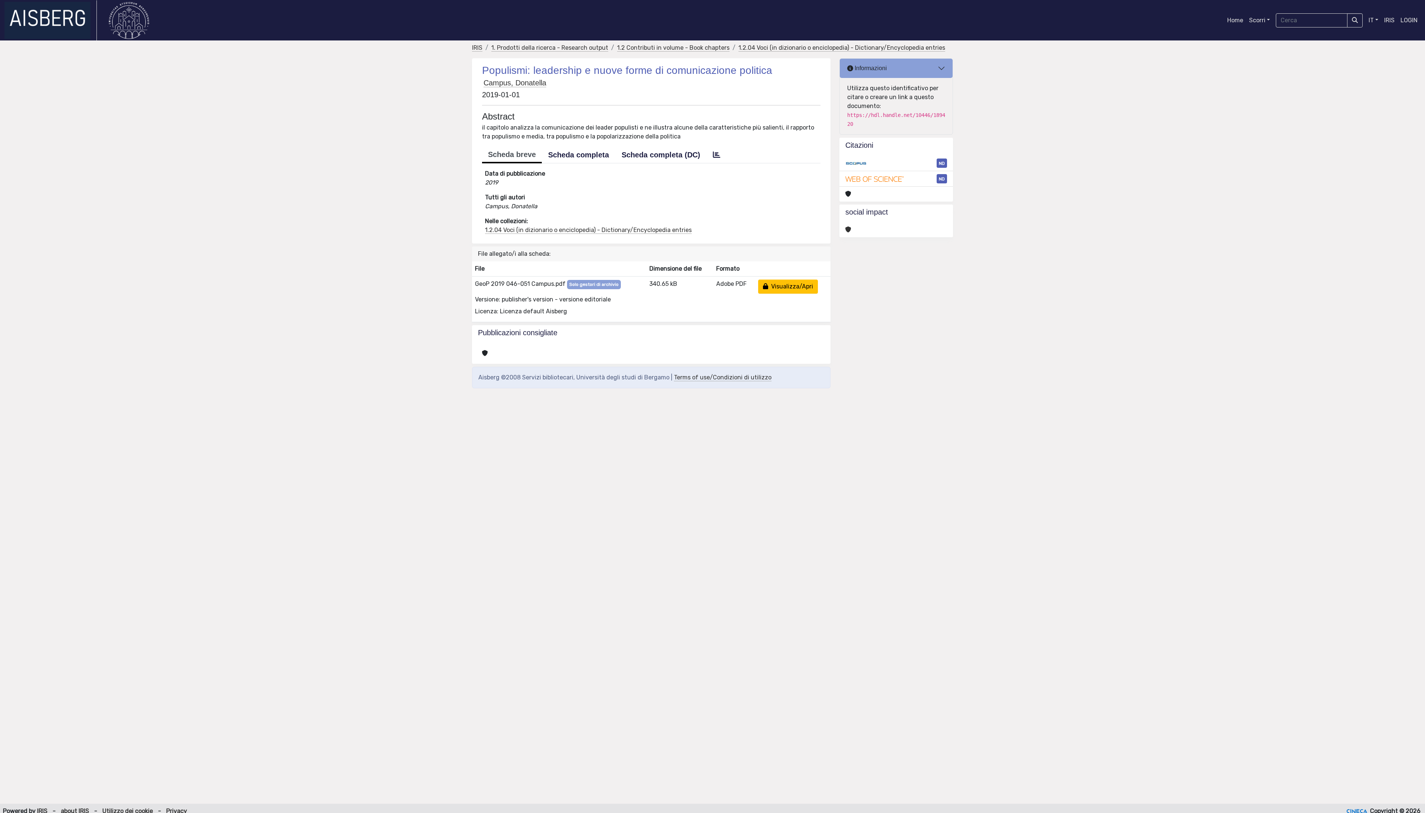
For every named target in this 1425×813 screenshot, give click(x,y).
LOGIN (1409, 20)
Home (1235, 20)
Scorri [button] (1257, 20)
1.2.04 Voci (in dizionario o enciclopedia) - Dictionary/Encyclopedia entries (841, 47)
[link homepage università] (129, 20)
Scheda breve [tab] (512, 154)
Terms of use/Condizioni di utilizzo (723, 377)
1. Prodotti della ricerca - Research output (549, 47)
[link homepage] (50, 20)
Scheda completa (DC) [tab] (661, 155)
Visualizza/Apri (790, 286)
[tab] (717, 155)
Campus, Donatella (515, 83)
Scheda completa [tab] (578, 155)
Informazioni (870, 68)
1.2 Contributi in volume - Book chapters (673, 47)
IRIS (1389, 20)
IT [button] (1371, 20)
